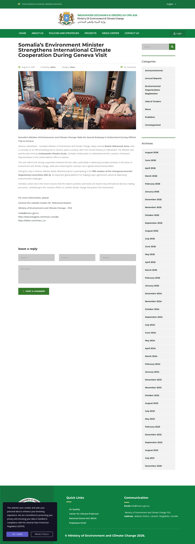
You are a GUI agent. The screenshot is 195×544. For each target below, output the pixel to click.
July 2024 (150, 325)
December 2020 (153, 466)
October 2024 (152, 309)
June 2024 (150, 332)
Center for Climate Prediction (84, 513)
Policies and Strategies (64, 33)
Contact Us (132, 33)
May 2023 (150, 419)
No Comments (130, 67)
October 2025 (152, 215)
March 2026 (151, 176)
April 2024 (150, 348)
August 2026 (151, 152)
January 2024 (152, 372)
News (148, 109)
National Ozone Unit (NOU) (82, 518)
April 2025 (150, 262)
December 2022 (153, 434)
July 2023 (150, 411)
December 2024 (153, 293)
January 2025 (152, 285)
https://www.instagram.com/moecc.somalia (38, 216)
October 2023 (152, 395)
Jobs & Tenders (153, 101)
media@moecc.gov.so (28, 213)
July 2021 (149, 458)
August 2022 (151, 450)
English (170, 4)
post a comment (35, 291)
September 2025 (153, 223)
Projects (90, 33)
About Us (37, 33)
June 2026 (150, 160)
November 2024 (153, 301)
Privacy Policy (42, 534)
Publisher (150, 117)
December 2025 (153, 199)
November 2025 (153, 207)
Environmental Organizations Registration (153, 90)
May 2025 (150, 254)
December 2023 (153, 379)
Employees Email (77, 522)
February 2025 (152, 278)
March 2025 (151, 270)
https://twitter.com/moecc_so (32, 220)
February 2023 (152, 426)
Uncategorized (153, 125)
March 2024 (151, 356)
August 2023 (151, 403)
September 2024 (154, 317)
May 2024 (150, 340)
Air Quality (74, 509)
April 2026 (150, 168)
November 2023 (153, 387)
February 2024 (152, 364)
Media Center (110, 33)
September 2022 (153, 442)
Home (22, 33)
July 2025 (150, 238)
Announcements (154, 70)
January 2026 (152, 191)
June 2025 (150, 246)
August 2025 (151, 231)
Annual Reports (153, 78)
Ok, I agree (17, 534)
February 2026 (152, 184)
